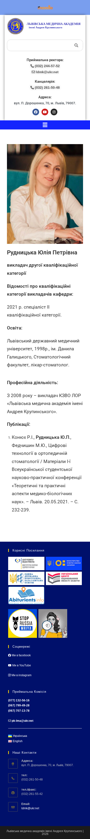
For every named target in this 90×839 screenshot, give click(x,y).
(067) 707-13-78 (19, 710)
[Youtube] (45, 112)
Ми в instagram (21, 675)
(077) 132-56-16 (19, 700)
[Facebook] (35, 112)
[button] (45, 124)
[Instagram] (54, 112)
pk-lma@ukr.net (22, 720)
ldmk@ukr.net (30, 808)
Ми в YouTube (21, 665)
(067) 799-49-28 (19, 705)
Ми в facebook (21, 655)
